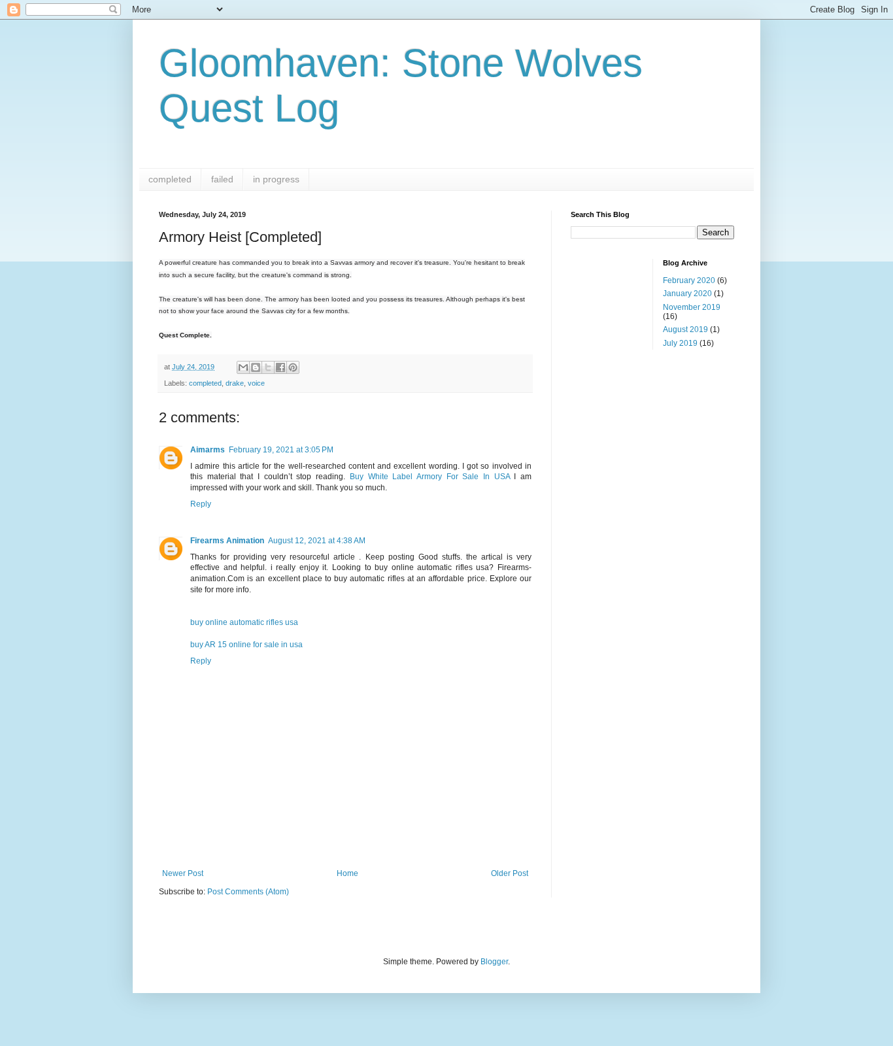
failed (222, 179)
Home (347, 873)
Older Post (509, 873)
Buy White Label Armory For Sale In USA (430, 476)
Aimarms (207, 449)
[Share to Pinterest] (292, 367)
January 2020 (687, 293)
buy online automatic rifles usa (244, 622)
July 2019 (680, 343)
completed (170, 179)
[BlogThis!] (255, 367)
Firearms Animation (227, 540)
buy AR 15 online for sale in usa (246, 644)
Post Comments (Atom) (248, 891)
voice (256, 383)
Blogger (494, 961)
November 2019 (691, 307)
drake (235, 383)
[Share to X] (268, 367)
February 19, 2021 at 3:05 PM (281, 449)
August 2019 (685, 329)
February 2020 (689, 280)
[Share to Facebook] (280, 367)
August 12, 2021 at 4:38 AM (316, 540)
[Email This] (243, 367)
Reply (200, 504)
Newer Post (182, 873)
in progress (276, 179)
